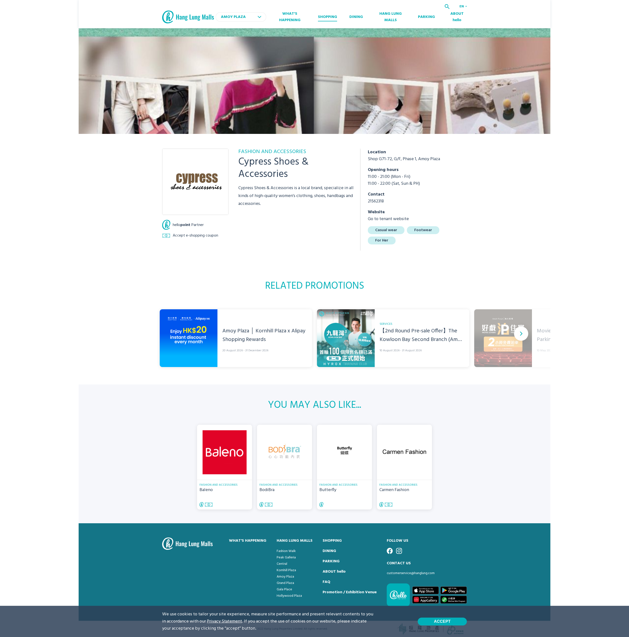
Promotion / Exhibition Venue (350, 592)
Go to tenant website (388, 219)
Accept (442, 621)
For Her (381, 240)
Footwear (423, 230)
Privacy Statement (224, 621)
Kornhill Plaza (286, 570)
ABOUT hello (457, 17)
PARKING (426, 17)
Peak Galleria (286, 557)
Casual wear (386, 230)
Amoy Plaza (285, 577)
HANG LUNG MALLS (390, 17)
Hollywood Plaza (289, 596)
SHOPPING (327, 17)
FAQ (326, 582)
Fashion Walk (286, 551)
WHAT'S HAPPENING (289, 17)
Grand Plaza (285, 583)
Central (282, 564)
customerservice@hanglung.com (411, 573)
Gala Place (284, 589)
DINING (356, 17)
